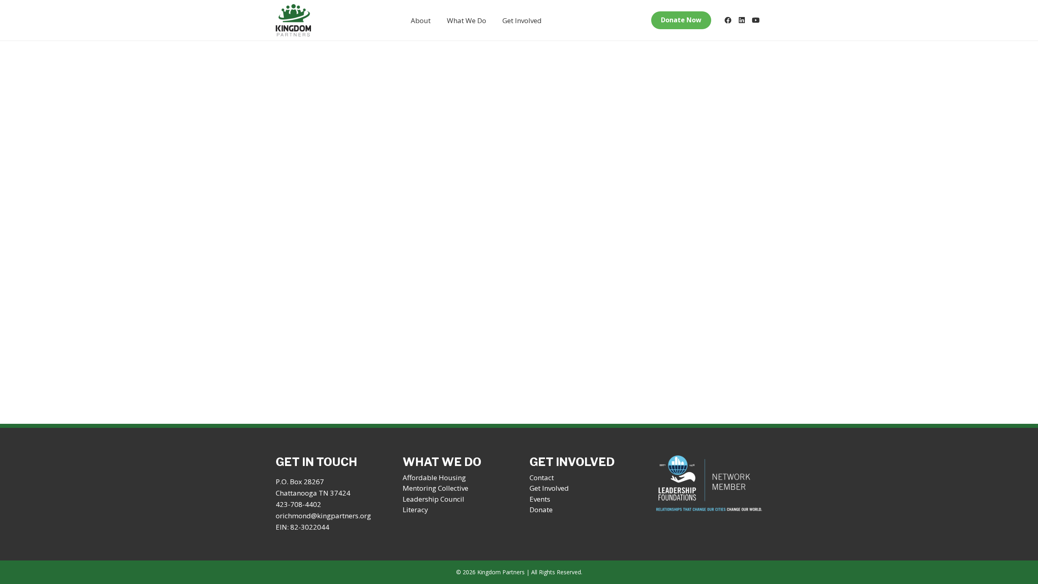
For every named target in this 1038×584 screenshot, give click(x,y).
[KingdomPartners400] (293, 20)
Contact (542, 477)
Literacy (415, 509)
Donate (541, 509)
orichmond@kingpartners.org (323, 515)
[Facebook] (728, 20)
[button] (437, 20)
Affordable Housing (434, 477)
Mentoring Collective (435, 488)
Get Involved (549, 488)
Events (540, 499)
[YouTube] (755, 20)
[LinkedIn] (741, 20)
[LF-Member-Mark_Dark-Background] (709, 483)
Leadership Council (433, 499)
